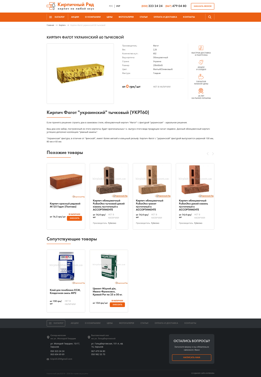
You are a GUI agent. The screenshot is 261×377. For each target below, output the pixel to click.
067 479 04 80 (98, 351)
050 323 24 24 (57, 351)
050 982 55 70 (98, 354)
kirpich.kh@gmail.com (61, 359)
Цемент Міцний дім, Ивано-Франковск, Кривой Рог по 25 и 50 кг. (107, 291)
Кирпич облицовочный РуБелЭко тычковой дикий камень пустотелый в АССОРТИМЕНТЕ (109, 205)
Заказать (74, 218)
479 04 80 (175, 6)
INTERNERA (210, 373)
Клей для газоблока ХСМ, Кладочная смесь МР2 (65, 291)
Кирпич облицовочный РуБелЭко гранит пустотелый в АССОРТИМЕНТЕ (149, 205)
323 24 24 (152, 6)
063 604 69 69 (57, 354)
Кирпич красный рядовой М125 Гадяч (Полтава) (65, 205)
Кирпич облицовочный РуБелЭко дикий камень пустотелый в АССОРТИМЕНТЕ (193, 205)
